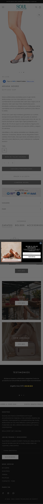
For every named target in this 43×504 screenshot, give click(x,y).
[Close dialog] (41, 243)
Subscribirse (31, 257)
